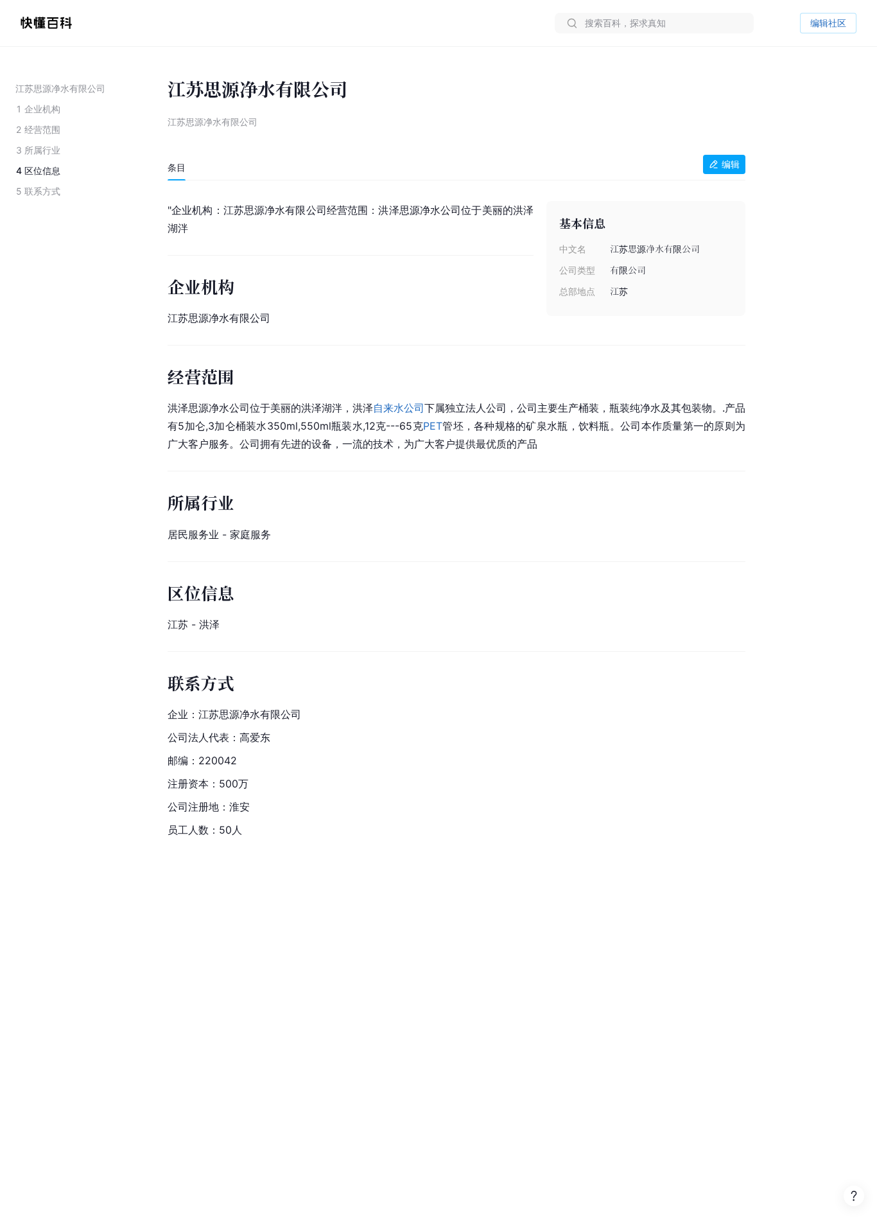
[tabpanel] (456, 517)
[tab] (177, 167)
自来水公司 (398, 407)
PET (432, 425)
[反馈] (854, 1196)
